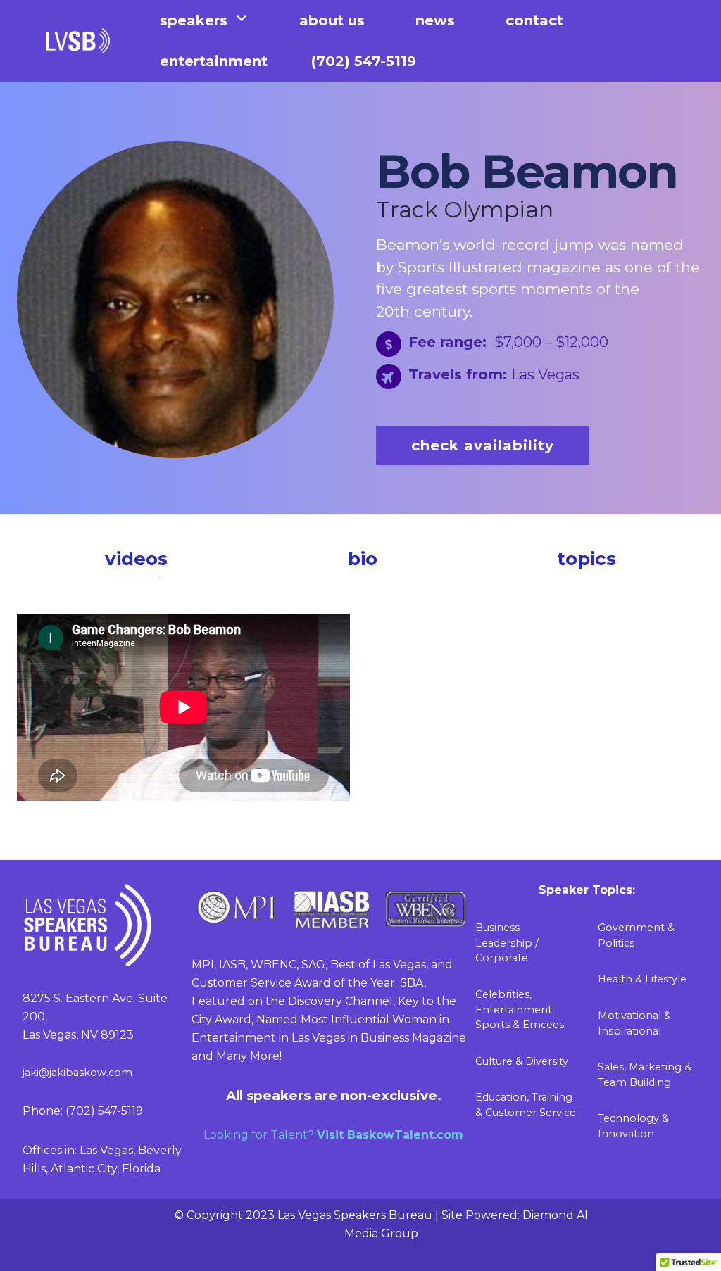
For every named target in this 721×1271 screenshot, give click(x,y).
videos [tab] (136, 559)
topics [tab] (586, 559)
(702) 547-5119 (363, 61)
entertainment (214, 61)
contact (534, 20)
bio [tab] (362, 559)
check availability (482, 445)
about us (332, 20)
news (435, 20)
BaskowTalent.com (405, 1135)
